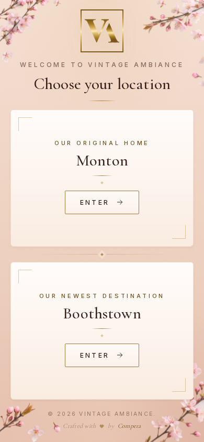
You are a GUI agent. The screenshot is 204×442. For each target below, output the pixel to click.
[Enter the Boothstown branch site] (102, 330)
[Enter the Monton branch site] (102, 178)
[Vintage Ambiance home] (102, 30)
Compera (129, 425)
